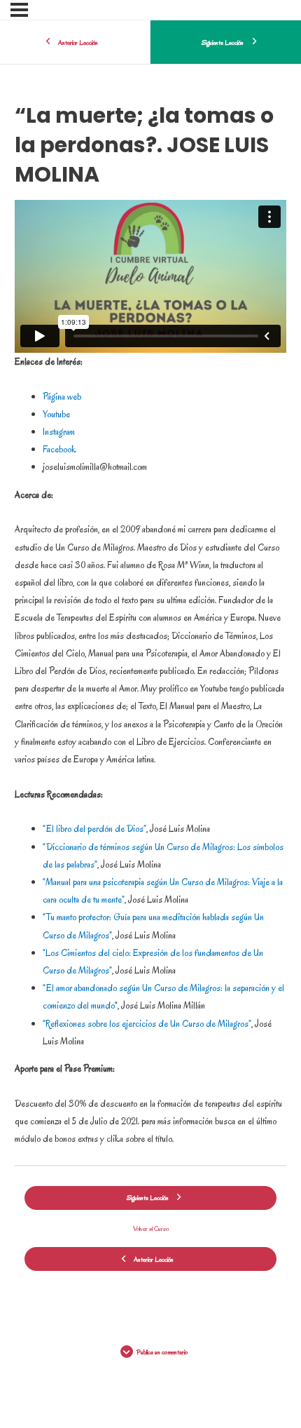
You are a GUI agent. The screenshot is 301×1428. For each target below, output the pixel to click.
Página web (62, 396)
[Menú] (19, 10)
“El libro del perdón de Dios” (94, 828)
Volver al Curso (151, 1228)
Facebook (59, 449)
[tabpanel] (150, 674)
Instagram (59, 431)
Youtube (56, 414)
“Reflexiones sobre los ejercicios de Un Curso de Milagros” (147, 1023)
